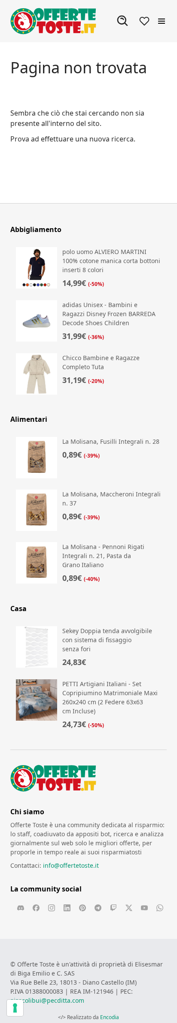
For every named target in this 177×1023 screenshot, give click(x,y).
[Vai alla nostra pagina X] (129, 908)
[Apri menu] (161, 21)
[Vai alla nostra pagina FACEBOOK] (36, 908)
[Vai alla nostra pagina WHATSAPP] (160, 908)
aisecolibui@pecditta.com (47, 1000)
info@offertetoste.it (71, 865)
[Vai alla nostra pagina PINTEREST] (82, 908)
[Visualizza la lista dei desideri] (144, 21)
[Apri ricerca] (122, 21)
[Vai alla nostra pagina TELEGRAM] (98, 908)
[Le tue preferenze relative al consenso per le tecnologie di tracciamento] (15, 1008)
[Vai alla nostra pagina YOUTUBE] (144, 908)
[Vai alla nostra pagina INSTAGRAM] (51, 908)
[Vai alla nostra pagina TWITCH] (113, 908)
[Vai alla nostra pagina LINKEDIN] (67, 908)
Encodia (109, 1017)
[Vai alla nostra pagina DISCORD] (20, 908)
